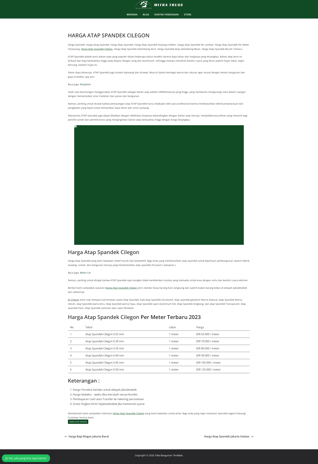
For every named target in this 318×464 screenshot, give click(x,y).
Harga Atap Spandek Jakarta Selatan (226, 436)
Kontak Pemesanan (166, 14)
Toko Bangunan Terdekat (169, 455)
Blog (146, 14)
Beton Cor (85, 272)
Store (187, 14)
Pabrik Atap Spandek (78, 422)
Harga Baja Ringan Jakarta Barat (89, 436)
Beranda (132, 14)
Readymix (85, 84)
